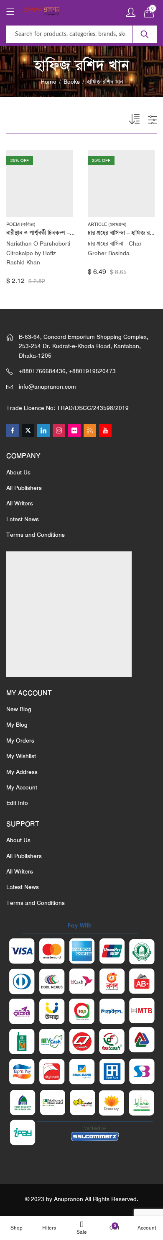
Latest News (22, 519)
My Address (22, 772)
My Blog (17, 724)
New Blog (18, 709)
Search (144, 34)
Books (72, 81)
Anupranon (68, 1199)
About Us (18, 472)
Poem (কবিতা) (21, 224)
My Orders (20, 740)
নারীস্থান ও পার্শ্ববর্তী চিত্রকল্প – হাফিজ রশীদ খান (56, 232)
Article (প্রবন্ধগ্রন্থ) (107, 224)
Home (48, 81)
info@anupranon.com (47, 386)
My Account (21, 787)
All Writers (19, 503)
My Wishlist (21, 756)
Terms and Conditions (35, 534)
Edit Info (17, 803)
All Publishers (24, 488)
